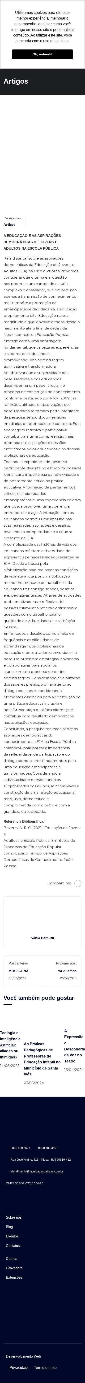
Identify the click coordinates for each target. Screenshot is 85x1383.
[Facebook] (77, 883)
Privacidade (19, 1368)
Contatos (13, 1246)
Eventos (12, 1236)
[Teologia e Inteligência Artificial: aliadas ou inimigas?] (12, 1019)
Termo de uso (45, 1368)
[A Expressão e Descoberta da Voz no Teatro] (74, 1019)
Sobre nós (14, 1217)
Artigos (9, 224)
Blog (9, 1227)
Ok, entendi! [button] (42, 54)
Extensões (14, 1277)
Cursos (11, 1259)
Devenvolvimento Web (23, 1356)
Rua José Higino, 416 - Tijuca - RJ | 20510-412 (41, 1159)
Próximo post (66, 963)
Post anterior (18, 963)
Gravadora (14, 1268)
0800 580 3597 (20, 1148)
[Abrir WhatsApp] (73, 1371)
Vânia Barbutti (42, 938)
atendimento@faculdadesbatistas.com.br (37, 1171)
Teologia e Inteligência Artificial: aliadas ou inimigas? (10, 1045)
